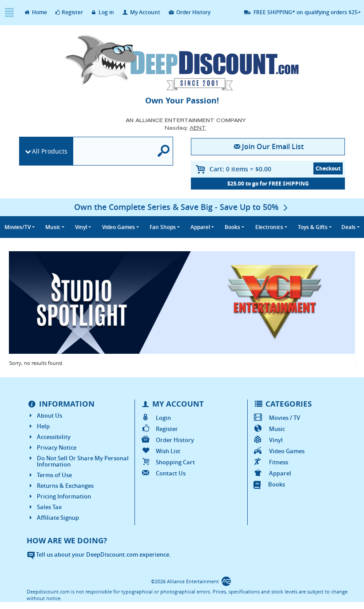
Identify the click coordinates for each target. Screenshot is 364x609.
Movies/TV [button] (17, 227)
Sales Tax (49, 507)
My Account (144, 12)
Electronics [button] (269, 227)
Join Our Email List (273, 146)
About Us (49, 415)
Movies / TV (284, 418)
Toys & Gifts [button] (313, 227)
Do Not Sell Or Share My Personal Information (83, 461)
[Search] (163, 151)
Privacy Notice (56, 447)
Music (277, 429)
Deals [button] (348, 227)
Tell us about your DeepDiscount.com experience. (103, 554)
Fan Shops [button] (163, 227)
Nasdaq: (185, 127)
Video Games (286, 451)
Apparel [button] (200, 227)
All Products (49, 151)
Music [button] (52, 227)
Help (43, 426)
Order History (192, 12)
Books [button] (232, 227)
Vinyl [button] (81, 227)
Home (39, 12)
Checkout (328, 168)
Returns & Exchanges (65, 485)
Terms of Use (54, 475)
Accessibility (54, 437)
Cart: (240, 169)
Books (276, 484)
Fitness (278, 462)
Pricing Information (64, 496)
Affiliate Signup (58, 517)
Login (163, 418)
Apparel (280, 473)
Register (72, 12)
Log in (105, 12)
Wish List (168, 451)
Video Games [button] (118, 227)
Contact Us (171, 473)
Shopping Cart (175, 462)
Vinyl (275, 440)
